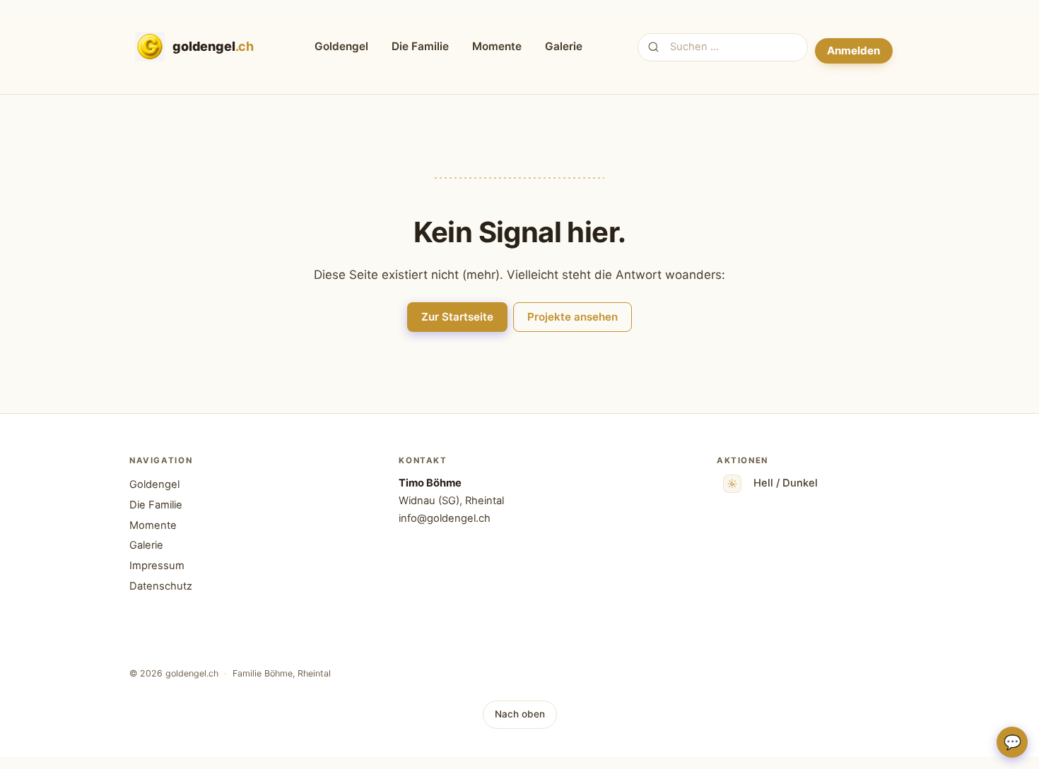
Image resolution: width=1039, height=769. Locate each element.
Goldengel (341, 46)
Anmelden (853, 50)
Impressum (156, 565)
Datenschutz (160, 586)
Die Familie (420, 46)
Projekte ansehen (572, 316)
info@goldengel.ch (445, 518)
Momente (497, 46)
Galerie (563, 46)
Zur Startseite (457, 316)
